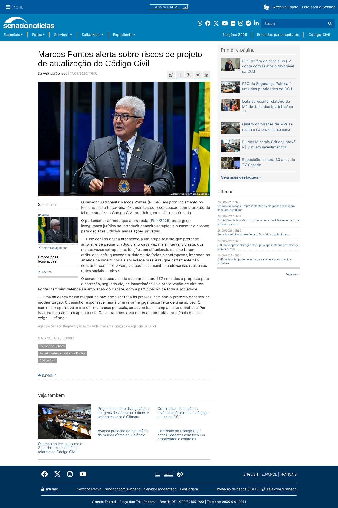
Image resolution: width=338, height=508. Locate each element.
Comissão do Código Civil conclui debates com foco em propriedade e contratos (181, 435)
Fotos (37, 34)
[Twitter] (57, 474)
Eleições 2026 (234, 34)
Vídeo (45, 215)
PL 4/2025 (45, 271)
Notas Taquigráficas (54, 248)
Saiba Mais (91, 34)
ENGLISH (250, 474)
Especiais (11, 34)
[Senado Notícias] (28, 24)
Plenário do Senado (52, 346)
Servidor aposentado (160, 489)
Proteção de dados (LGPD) (237, 489)
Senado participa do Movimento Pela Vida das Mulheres (253, 234)
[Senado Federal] (169, 7)
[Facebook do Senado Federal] (46, 474)
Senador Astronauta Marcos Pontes (62, 353)
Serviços (61, 34)
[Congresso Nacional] (168, 474)
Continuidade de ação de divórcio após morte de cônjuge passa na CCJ (183, 413)
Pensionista (189, 489)
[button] (267, 7)
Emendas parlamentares (278, 34)
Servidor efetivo (89, 489)
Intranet (51, 489)
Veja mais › (293, 274)
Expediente (122, 34)
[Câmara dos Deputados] (157, 474)
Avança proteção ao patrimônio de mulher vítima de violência (123, 433)
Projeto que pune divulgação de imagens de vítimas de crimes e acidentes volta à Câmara (124, 413)
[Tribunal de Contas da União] (180, 474)
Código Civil (319, 34)
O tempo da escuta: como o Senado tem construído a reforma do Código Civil (60, 448)
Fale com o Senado (319, 7)
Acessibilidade (285, 7)
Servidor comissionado (122, 489)
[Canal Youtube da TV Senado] (81, 474)
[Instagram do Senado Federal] (70, 474)
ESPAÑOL (269, 474)
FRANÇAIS (288, 474)
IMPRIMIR (49, 375)
